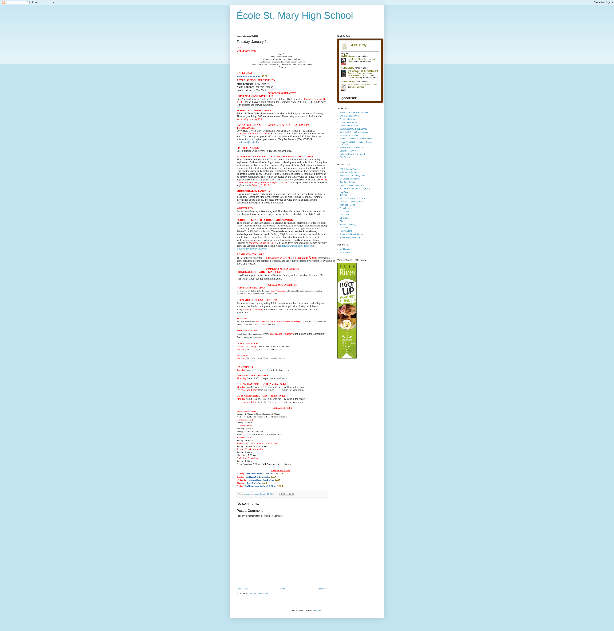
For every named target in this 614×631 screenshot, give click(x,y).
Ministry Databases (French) (352, 202)
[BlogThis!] (283, 494)
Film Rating (345, 157)
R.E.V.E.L (344, 192)
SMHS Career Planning (350, 169)
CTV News (344, 211)
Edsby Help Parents (348, 122)
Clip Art (343, 221)
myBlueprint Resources (350, 172)
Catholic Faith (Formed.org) (352, 185)
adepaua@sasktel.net (249, 142)
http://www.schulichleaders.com (296, 245)
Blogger (318, 610)
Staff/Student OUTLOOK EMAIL (353, 129)
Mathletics (344, 228)
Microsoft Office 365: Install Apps (354, 132)
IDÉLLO (343, 195)
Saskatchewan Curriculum (351, 147)
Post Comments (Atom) (258, 593)
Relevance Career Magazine (352, 176)
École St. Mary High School (295, 15)
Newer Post (242, 589)
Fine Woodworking (348, 224)
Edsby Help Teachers (349, 126)
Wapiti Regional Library (350, 237)
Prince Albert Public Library (351, 234)
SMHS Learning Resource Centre (354, 113)
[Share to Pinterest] (292, 494)
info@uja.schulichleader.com (252, 248)
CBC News (344, 218)
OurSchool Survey (348, 151)
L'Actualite (344, 215)
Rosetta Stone (346, 231)
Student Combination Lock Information (356, 139)
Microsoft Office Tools (349, 135)
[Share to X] (286, 494)
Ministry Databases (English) (352, 198)
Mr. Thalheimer (346, 252)
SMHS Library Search (349, 116)
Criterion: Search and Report (352, 154)
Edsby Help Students (349, 119)
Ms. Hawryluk (345, 249)
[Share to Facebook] (289, 494)
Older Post (322, 589)
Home (282, 589)
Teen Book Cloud (347, 205)
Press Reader (346, 208)
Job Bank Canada (347, 182)
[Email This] (280, 494)
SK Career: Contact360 (350, 179)
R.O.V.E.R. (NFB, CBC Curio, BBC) (355, 188)
